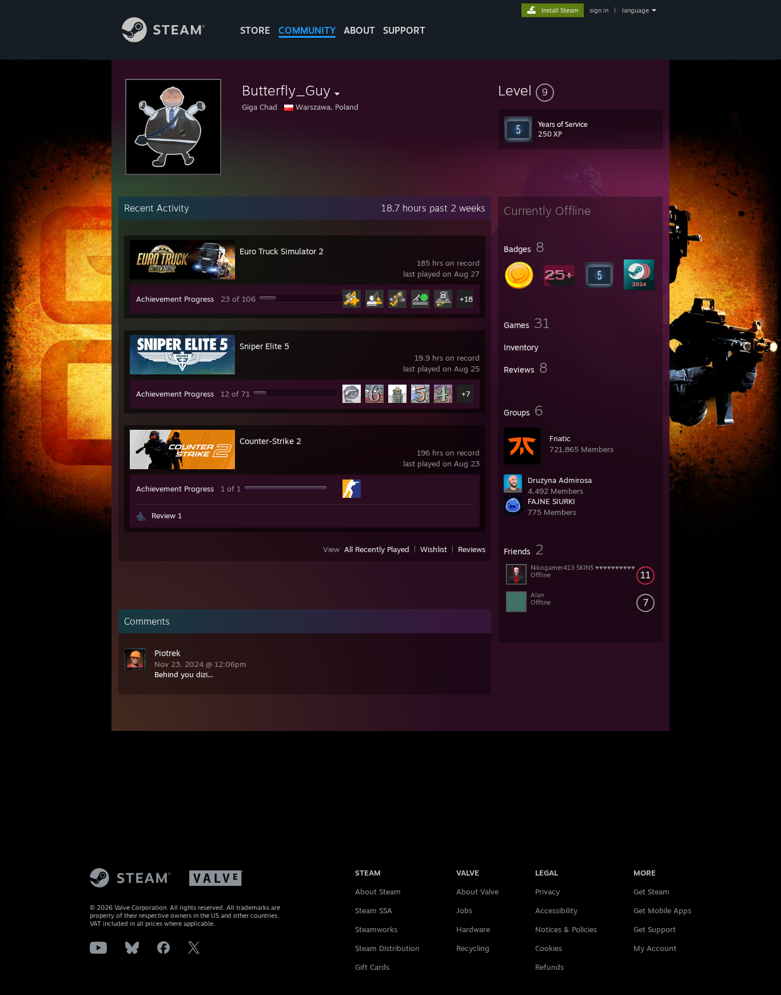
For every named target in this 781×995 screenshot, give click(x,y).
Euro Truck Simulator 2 (282, 251)
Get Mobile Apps (662, 910)
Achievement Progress (175, 298)
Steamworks (376, 929)
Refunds (549, 967)
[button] (580, 90)
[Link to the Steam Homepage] (163, 39)
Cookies (548, 948)
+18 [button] (466, 298)
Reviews (471, 549)
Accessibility (556, 910)
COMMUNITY (307, 30)
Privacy (547, 891)
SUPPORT (404, 30)
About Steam (378, 891)
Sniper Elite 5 (264, 346)
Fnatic (560, 438)
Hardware (473, 929)
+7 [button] (466, 393)
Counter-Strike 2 (270, 441)
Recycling (472, 948)
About (359, 30)
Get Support (654, 929)
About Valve (477, 891)
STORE (255, 30)
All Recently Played (376, 549)
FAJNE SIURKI (551, 501)
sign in (598, 10)
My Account (654, 948)
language (635, 10)
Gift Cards (372, 967)
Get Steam (651, 891)
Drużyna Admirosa (560, 480)
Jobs (464, 910)
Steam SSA (373, 910)
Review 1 (167, 515)
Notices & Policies (566, 929)
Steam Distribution (387, 948)
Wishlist (433, 549)
